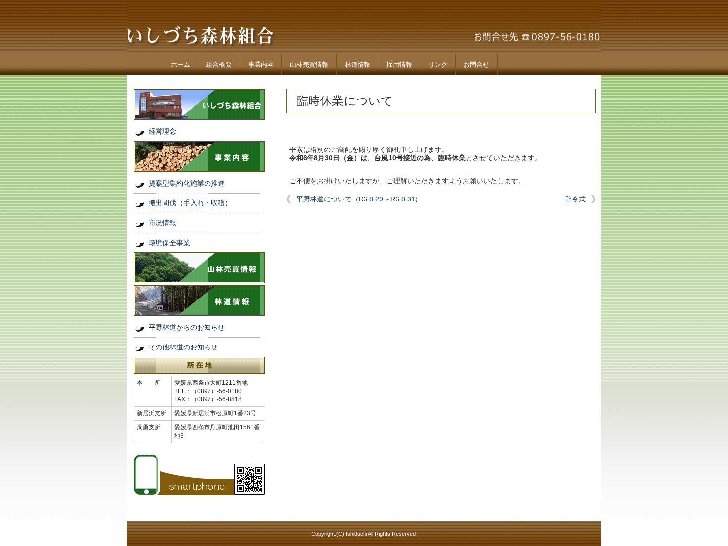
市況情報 (162, 223)
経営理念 (162, 131)
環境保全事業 (169, 243)
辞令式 (575, 199)
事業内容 (261, 64)
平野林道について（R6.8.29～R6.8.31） (359, 199)
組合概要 (219, 64)
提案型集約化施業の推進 (187, 183)
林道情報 (357, 64)
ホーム (180, 64)
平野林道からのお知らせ (187, 327)
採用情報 (399, 64)
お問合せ (476, 64)
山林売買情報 (309, 64)
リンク (438, 64)
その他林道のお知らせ (183, 347)
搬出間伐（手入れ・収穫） (190, 203)
